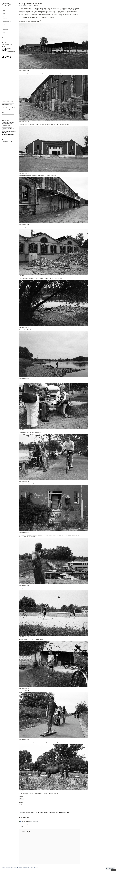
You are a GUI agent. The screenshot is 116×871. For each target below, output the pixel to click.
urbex (58, 812)
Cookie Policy (26, 868)
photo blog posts (5, 34)
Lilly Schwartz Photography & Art (7, 4)
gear (3, 27)
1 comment (35, 5)
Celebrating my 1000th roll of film (8, 113)
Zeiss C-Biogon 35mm (65, 812)
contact (4, 32)
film (36, 812)
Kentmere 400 (41, 812)
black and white (26, 812)
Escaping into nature (6, 106)
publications (5, 26)
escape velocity (5, 18)
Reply (22, 826)
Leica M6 (46, 812)
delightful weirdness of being (7, 23)
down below (5, 19)
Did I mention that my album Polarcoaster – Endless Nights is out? (8, 128)
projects (4, 10)
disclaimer (4, 30)
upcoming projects (5, 29)
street (4, 11)
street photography (53, 812)
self (3, 16)
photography (4, 8)
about (3, 24)
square (4, 13)
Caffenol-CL (32, 812)
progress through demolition (7, 21)
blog (3, 37)
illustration (4, 35)
